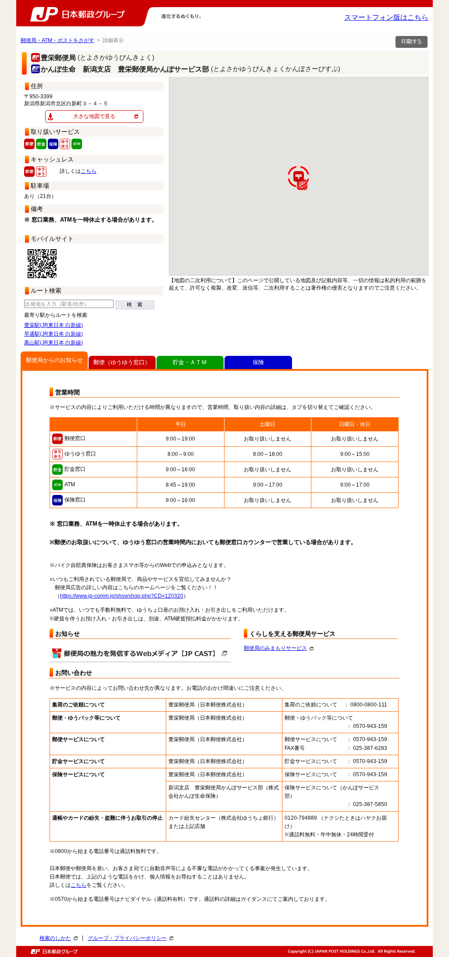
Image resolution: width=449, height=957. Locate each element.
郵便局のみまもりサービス (275, 648)
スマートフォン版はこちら (386, 17)
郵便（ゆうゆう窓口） (121, 362)
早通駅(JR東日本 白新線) (53, 334)
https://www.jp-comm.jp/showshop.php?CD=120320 (121, 596)
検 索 (135, 304)
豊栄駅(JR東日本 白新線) (53, 325)
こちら (88, 171)
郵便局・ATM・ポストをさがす (57, 40)
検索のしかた (55, 938)
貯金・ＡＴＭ (190, 362)
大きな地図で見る (94, 116)
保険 (258, 362)
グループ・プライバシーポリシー (127, 938)
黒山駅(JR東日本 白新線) (53, 343)
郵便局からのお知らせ (54, 360)
